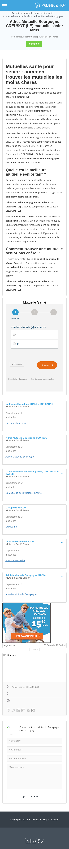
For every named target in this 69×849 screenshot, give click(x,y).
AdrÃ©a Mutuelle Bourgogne (21, 594)
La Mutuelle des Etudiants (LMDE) (23, 492)
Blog (45, 819)
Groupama (11, 526)
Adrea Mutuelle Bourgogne (19, 456)
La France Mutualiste (16, 422)
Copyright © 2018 (19, 819)
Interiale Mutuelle (15, 560)
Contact (55, 819)
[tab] (34, 405)
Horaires (35, 649)
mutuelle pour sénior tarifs (38, 13)
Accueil (16, 13)
